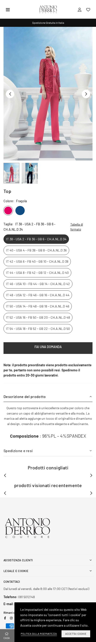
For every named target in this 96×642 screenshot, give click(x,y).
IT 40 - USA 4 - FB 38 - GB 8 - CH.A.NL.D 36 (36, 250)
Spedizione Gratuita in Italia (48, 22)
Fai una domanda (48, 347)
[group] (48, 93)
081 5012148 (19, 597)
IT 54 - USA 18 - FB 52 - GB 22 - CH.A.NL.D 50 (38, 329)
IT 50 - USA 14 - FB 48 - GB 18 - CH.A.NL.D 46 (37, 306)
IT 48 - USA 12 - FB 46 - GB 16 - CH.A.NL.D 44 (37, 295)
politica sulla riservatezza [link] (39, 633)
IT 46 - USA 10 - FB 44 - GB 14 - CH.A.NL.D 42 (38, 284)
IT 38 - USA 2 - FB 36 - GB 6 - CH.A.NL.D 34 (36, 239)
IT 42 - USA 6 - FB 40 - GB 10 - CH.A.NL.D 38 (37, 261)
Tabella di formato (76, 227)
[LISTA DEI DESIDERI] (88, 9)
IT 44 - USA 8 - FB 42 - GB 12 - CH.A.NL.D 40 (37, 273)
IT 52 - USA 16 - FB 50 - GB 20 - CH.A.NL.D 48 (38, 317)
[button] (86, 94)
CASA (6, 637)
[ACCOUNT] (79, 9)
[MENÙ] (7, 9)
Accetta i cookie (75, 633)
